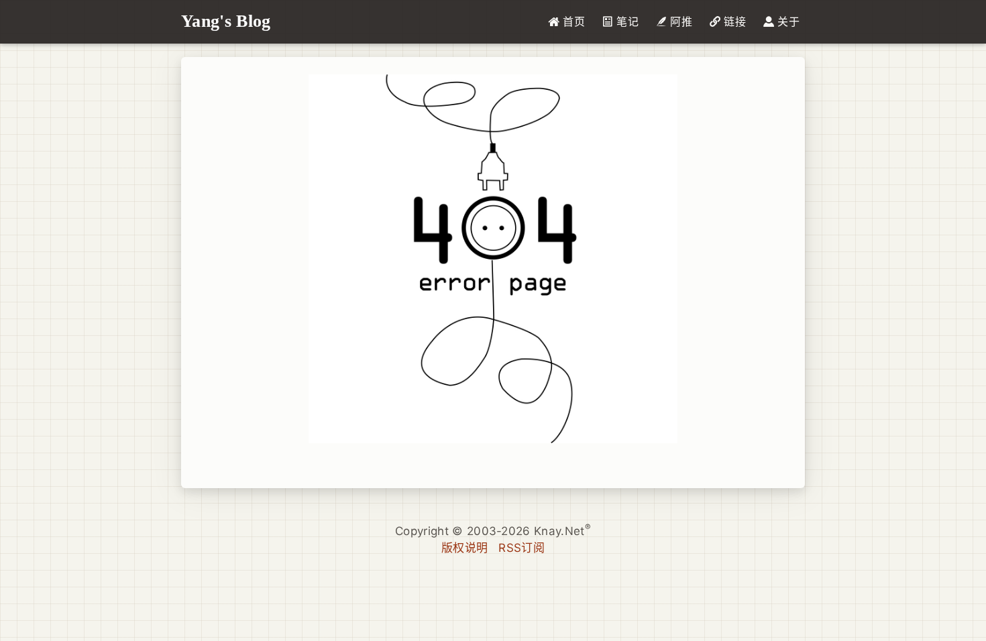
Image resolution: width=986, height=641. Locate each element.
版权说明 (464, 548)
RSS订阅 (521, 548)
